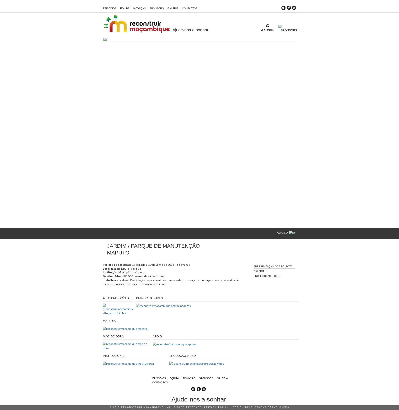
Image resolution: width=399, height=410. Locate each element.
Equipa (124, 8)
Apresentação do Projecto (273, 266)
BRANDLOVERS (278, 407)
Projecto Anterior (267, 276)
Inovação (139, 8)
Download (283, 233)
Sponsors (157, 8)
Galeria (172, 8)
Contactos (189, 8)
